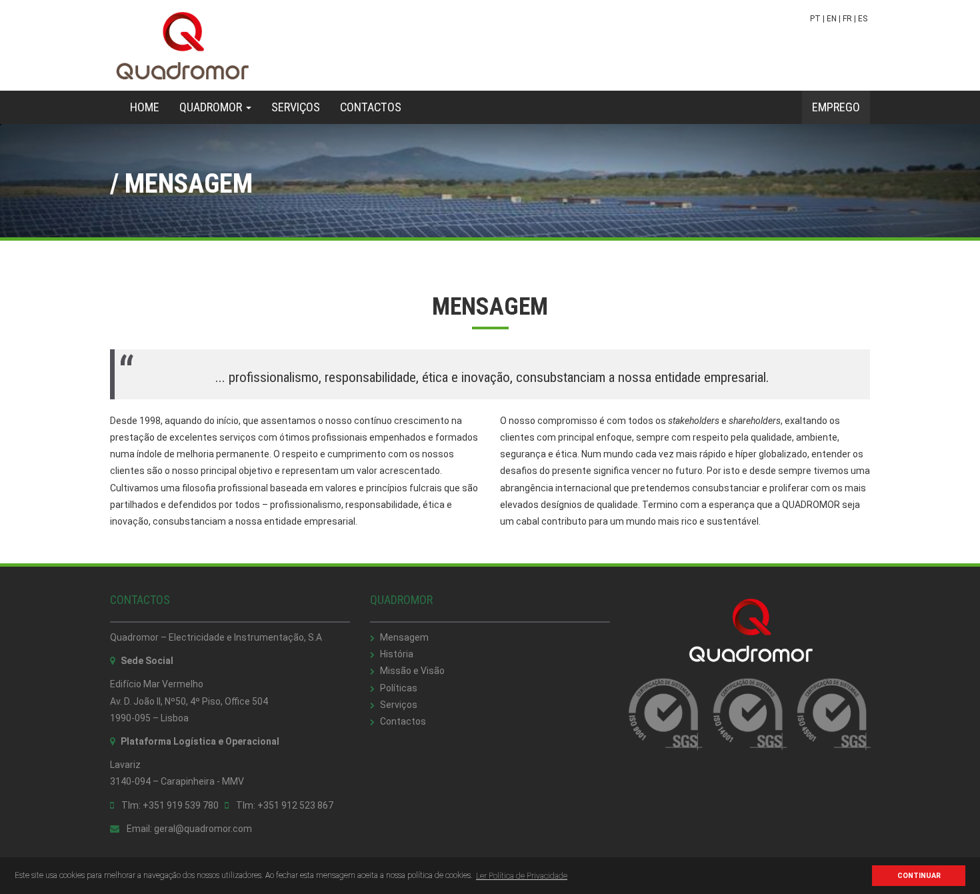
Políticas (398, 688)
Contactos (370, 107)
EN (832, 18)
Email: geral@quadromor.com (188, 828)
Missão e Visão (412, 670)
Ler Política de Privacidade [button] (521, 876)
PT (815, 18)
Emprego (836, 107)
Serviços (295, 107)
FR (847, 18)
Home (149, 106)
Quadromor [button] (212, 107)
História (396, 654)
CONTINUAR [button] (919, 875)
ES (862, 18)
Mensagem (404, 637)
